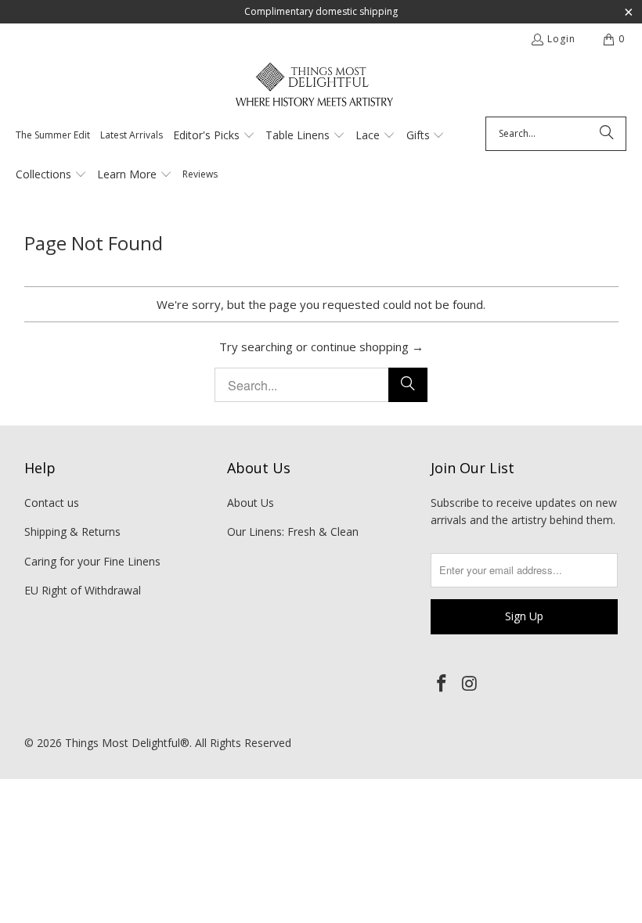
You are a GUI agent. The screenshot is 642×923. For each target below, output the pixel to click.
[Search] (606, 134)
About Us (250, 502)
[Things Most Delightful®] (313, 90)
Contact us (51, 502)
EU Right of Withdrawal (82, 590)
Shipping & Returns (72, 531)
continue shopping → (367, 346)
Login (561, 38)
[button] (214, 136)
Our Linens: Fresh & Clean (293, 531)
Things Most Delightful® (127, 742)
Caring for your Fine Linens (92, 561)
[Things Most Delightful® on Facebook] (442, 683)
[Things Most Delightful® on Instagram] (470, 683)
